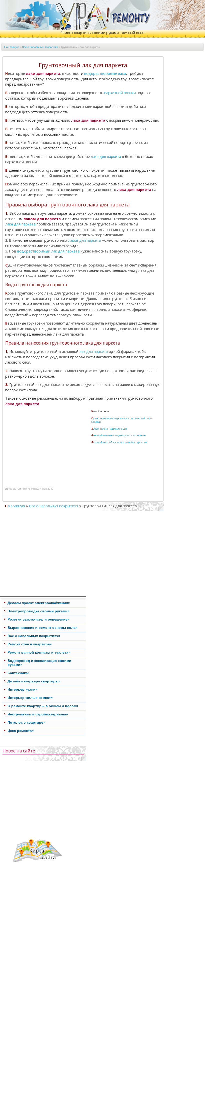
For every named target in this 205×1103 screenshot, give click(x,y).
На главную (11, 47)
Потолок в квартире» (26, 722)
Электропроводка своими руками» (39, 611)
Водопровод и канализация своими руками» (39, 663)
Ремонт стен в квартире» (30, 644)
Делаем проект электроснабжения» (39, 603)
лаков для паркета (84, 240)
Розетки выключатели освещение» (39, 619)
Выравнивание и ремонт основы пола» (43, 628)
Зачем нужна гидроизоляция (109, 428)
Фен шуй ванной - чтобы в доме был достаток (119, 442)
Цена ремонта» (21, 731)
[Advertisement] (48, 445)
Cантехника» (19, 673)
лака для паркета (106, 156)
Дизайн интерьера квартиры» (34, 681)
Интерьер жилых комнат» (30, 698)
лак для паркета (94, 351)
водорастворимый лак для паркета (48, 251)
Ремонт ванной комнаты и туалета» (39, 652)
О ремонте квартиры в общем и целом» (43, 706)
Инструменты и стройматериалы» (38, 714)
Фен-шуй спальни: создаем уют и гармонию (118, 435)
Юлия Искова (31, 488)
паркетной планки (120, 92)
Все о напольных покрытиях (40, 47)
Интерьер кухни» (23, 689)
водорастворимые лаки (105, 73)
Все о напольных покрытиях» (34, 636)
